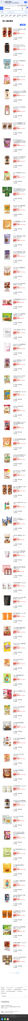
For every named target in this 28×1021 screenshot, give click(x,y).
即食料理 (14, 16)
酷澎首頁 (2, 16)
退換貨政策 (3, 989)
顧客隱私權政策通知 (17, 989)
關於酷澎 (2, 987)
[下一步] (21, 973)
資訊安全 (2, 991)
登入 (19, 5)
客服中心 (25, 5)
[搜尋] (25, 12)
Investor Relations (9, 987)
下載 (26, 2)
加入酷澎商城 (19, 991)
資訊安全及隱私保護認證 (10, 991)
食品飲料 (10, 16)
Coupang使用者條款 (18, 987)
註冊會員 (21, 5)
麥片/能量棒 (19, 16)
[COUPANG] (5, 1002)
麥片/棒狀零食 (24, 16)
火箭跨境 (6, 16)
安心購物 (25, 989)
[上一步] (7, 973)
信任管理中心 (9, 989)
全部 (2, 12)
